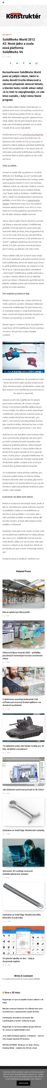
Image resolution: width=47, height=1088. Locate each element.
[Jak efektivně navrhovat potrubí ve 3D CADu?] (23, 771)
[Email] (36, 63)
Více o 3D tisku (12, 992)
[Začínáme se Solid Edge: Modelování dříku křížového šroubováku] (23, 896)
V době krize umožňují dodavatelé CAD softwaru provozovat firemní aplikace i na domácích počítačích (22, 702)
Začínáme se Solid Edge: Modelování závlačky (23, 830)
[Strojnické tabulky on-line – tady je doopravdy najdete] (23, 940)
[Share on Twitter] (17, 63)
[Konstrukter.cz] (23, 15)
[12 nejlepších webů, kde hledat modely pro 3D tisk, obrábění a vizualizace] (23, 728)
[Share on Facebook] (10, 63)
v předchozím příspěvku (32, 134)
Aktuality (7, 35)
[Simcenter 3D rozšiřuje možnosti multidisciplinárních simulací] (23, 853)
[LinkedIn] (30, 63)
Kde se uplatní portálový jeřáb (16, 612)
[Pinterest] (23, 63)
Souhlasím (23, 1083)
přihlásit (37, 979)
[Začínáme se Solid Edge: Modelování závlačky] (23, 812)
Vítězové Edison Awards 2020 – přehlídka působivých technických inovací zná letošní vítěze (22, 655)
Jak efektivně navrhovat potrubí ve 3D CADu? (23, 789)
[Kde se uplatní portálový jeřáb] (23, 594)
